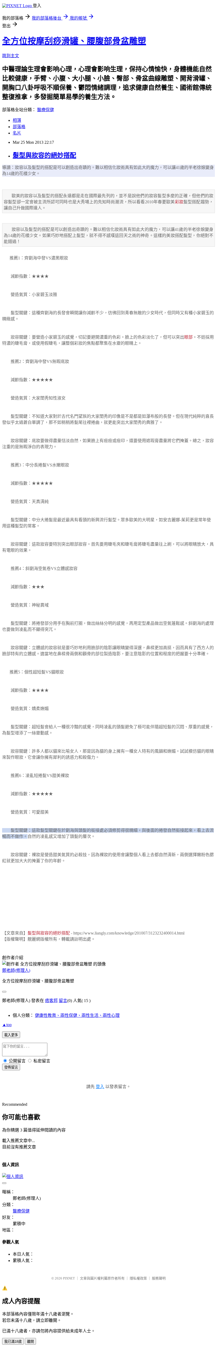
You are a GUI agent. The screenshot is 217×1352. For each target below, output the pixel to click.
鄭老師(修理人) (16, 970)
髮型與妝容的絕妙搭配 (44, 155)
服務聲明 (159, 1278)
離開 (30, 1342)
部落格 (19, 126)
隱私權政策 (138, 1278)
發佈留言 (11, 1067)
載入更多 (11, 1035)
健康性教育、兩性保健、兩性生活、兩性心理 (77, 1015)
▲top (7, 1024)
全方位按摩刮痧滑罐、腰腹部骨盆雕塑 (74, 41)
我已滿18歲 (13, 1342)
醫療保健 (45, 109)
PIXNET (69, 1278)
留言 (63, 1000)
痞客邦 (51, 1000)
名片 (17, 133)
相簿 (17, 120)
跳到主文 (10, 55)
